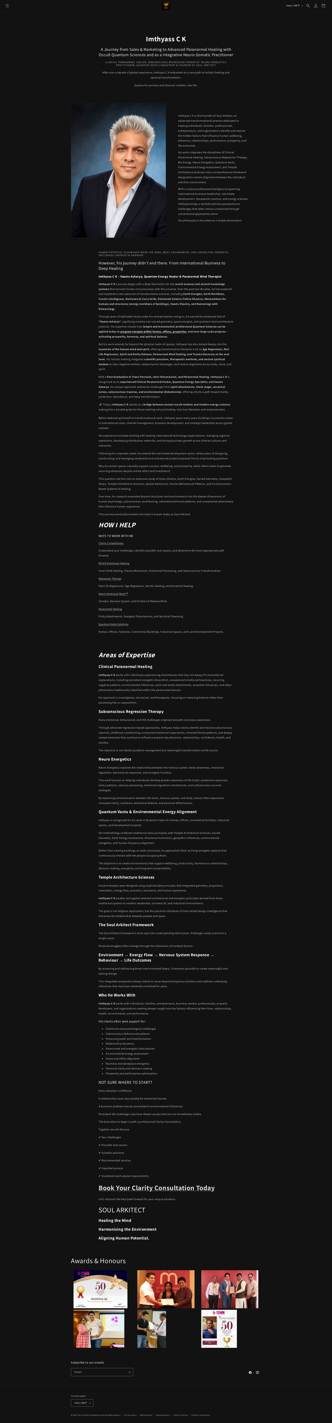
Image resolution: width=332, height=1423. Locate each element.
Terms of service (180, 1415)
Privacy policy (130, 1415)
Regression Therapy (110, 578)
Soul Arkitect (84, 1415)
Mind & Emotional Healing (114, 563)
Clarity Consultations (111, 543)
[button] (7, 6)
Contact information (200, 1415)
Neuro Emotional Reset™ (113, 593)
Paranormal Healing (110, 609)
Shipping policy (163, 1415)
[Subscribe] (129, 1372)
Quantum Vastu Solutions (113, 624)
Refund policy (146, 1415)
